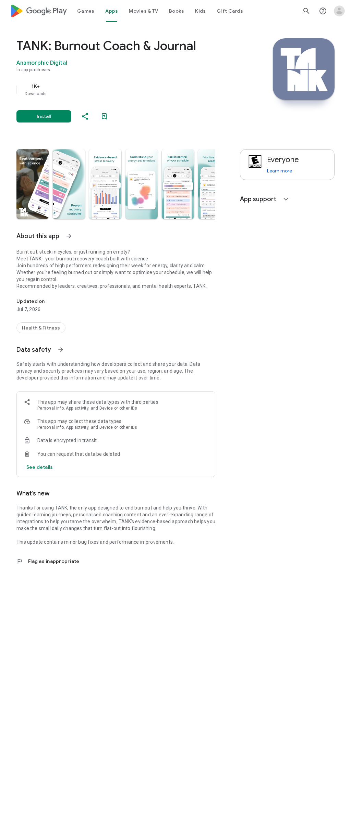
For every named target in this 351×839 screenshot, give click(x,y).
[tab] (86, 11)
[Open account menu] (339, 11)
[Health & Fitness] (40, 328)
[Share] (85, 116)
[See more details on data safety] (40, 467)
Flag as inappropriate (47, 561)
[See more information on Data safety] (60, 349)
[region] (125, 89)
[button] (32, 184)
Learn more (279, 171)
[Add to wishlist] (104, 116)
